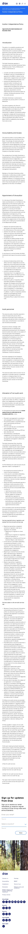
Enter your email (8, 815)
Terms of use (17, 884)
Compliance (5, 884)
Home (3, 8)
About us (7, 8)
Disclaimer (5, 887)
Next (20, 833)
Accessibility (5, 881)
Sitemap (16, 878)
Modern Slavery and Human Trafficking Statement (7, 891)
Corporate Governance (14, 8)
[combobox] (14, 825)
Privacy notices (6, 894)
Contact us (5, 878)
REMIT (15, 881)
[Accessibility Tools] (16, 3)
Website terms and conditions (19, 887)
